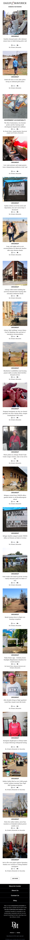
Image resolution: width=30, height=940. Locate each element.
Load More (15, 878)
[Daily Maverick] (15, 3)
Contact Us (15, 895)
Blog (15, 900)
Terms (18, 932)
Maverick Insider (15, 886)
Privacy (12, 932)
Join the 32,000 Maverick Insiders (13, 909)
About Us (15, 890)
